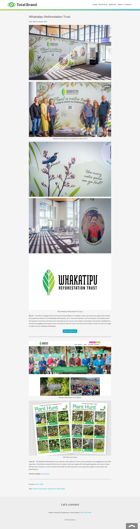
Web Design (61, 489)
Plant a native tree (70, 331)
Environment (42, 489)
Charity (34, 489)
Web (41, 484)
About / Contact (125, 4)
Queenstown (51, 489)
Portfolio (103, 4)
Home (95, 4)
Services (112, 4)
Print (37, 484)
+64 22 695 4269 (85, 512)
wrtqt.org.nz (45, 474)
